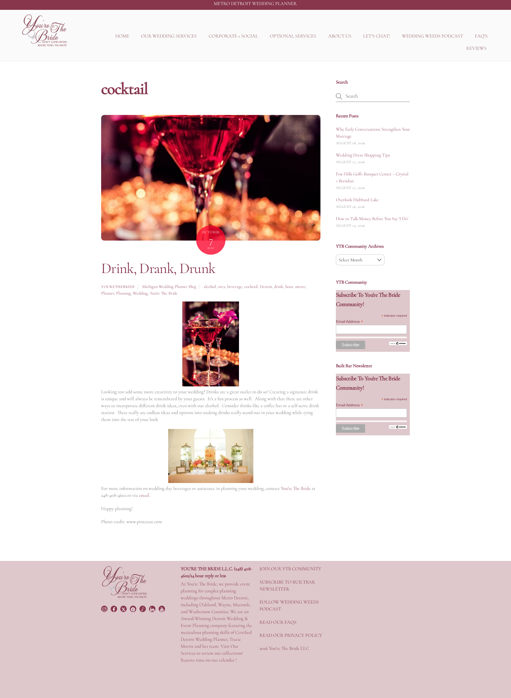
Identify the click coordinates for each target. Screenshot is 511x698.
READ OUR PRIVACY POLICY (290, 635)
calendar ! (228, 660)
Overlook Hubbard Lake (357, 200)
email (144, 495)
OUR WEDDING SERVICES (169, 36)
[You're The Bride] (124, 597)
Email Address (349, 321)
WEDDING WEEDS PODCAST (432, 36)
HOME (122, 36)
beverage (234, 286)
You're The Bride (164, 293)
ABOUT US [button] (339, 36)
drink (278, 286)
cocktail (251, 286)
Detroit (266, 286)
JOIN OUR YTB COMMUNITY (290, 569)
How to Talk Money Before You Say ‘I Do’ (372, 218)
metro (300, 286)
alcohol (210, 286)
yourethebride (118, 286)
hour (289, 286)
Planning (123, 293)
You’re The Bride (296, 488)
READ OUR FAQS (277, 622)
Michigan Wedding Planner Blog (169, 286)
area (221, 286)
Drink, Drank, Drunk (158, 268)
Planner (107, 293)
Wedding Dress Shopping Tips (363, 155)
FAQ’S (481, 36)
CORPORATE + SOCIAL (233, 36)
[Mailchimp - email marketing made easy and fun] (398, 344)
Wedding (140, 293)
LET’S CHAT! (376, 36)
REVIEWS (476, 48)
